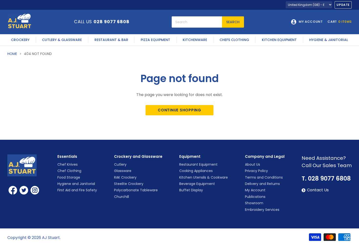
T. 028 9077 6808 (326, 178)
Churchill (121, 196)
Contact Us (318, 190)
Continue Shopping (179, 110)
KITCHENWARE (195, 40)
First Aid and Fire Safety (77, 190)
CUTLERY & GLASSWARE (62, 40)
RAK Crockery (125, 177)
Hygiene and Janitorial (76, 183)
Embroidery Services (262, 209)
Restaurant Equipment (198, 164)
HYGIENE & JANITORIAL (328, 40)
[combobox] (197, 22)
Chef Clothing (69, 170)
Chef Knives (67, 164)
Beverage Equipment (197, 183)
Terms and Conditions (264, 177)
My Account (255, 190)
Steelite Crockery (128, 183)
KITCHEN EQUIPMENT (279, 40)
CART (339, 22)
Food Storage (68, 177)
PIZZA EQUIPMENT (155, 40)
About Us (252, 164)
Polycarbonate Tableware (136, 190)
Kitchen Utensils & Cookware (203, 177)
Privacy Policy (256, 170)
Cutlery (120, 164)
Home (12, 54)
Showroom (254, 203)
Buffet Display (191, 190)
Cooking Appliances (196, 170)
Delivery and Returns (262, 183)
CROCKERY (20, 40)
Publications (255, 196)
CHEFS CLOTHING (234, 40)
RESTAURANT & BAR (111, 40)
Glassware (122, 170)
